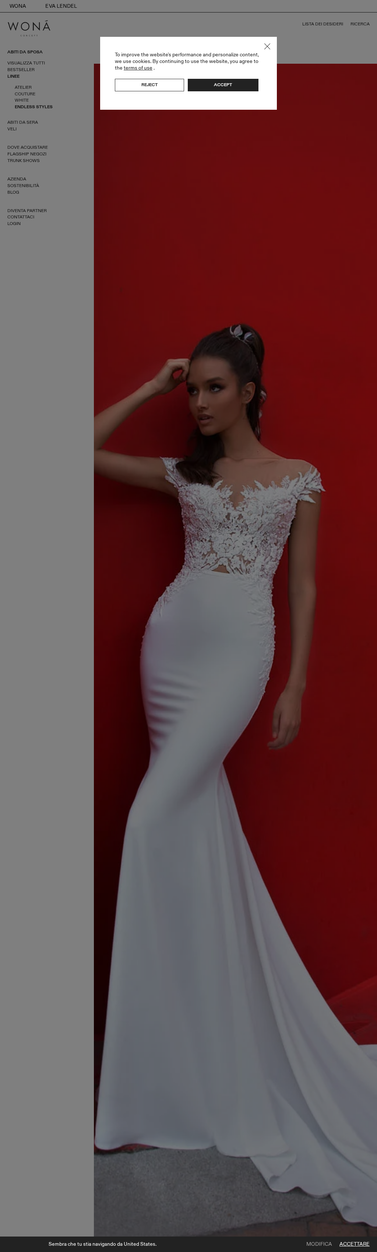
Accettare (354, 1244)
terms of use (138, 67)
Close (267, 46)
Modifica (319, 1244)
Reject (149, 85)
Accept (223, 85)
